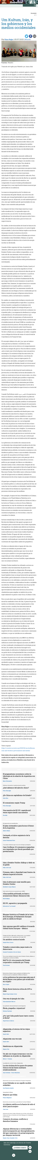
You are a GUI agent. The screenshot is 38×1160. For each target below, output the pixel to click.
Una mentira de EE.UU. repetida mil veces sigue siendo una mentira (17, 811)
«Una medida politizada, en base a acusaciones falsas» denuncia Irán (16, 894)
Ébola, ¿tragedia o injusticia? (14, 1008)
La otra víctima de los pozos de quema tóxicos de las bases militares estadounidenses (18, 1067)
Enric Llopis (6, 984)
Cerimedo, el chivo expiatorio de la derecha (16, 836)
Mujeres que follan (10, 1095)
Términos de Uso (16, 1145)
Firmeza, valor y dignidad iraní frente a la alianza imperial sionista (19, 873)
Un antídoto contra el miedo (14, 939)
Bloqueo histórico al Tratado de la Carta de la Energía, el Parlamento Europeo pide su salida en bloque (18, 916)
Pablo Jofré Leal (7, 867)
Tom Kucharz (6, 965)
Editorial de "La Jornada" (9, 906)
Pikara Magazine (7, 1097)
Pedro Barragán (7, 790)
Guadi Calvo (6, 1034)
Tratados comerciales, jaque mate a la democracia (17, 948)
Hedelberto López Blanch (9, 887)
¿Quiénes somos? (20, 1148)
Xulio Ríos (5, 798)
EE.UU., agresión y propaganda (15, 903)
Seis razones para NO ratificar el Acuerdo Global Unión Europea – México (19, 927)
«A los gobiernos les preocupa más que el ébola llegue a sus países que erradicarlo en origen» (19, 979)
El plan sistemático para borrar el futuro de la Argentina (18, 827)
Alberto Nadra (6, 830)
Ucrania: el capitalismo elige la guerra (19, 819)
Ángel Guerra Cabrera (8, 1020)
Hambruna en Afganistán (13, 1046)
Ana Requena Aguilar (8, 1088)
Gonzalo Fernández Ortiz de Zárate (12, 952)
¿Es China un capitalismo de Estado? (17, 795)
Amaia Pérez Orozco (8, 942)
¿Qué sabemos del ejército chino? (16, 788)
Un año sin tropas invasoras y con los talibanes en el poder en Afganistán (17, 1055)
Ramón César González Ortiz (10, 1138)
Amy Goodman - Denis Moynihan (11, 1072)
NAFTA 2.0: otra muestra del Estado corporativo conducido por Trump (16, 961)
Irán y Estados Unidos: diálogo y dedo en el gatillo (19, 863)
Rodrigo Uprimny (7, 1011)
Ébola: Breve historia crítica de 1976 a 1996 (17, 990)
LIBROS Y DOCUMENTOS (19, 1076)
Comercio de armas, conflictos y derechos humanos (15, 1120)
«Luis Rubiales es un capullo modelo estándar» (17, 1084)
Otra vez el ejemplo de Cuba (13, 998)
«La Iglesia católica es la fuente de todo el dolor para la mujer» (19, 1105)
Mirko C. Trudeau (7, 1059)
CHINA (19, 769)
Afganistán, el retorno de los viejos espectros (16, 1030)
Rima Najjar (9, 39)
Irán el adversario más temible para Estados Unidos (16, 883)
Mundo (28, 39)
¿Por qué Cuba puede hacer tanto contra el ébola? (18, 1017)
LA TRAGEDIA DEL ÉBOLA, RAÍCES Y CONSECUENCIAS (19, 969)
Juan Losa (5, 1109)
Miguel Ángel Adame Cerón (10, 994)
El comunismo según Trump (14, 803)
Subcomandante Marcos (9, 1001)
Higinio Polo (6, 1049)
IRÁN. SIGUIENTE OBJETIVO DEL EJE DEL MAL (19, 858)
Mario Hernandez (7, 781)
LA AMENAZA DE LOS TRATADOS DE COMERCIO (19, 910)
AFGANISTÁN (19, 1024)
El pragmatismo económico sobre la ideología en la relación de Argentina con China (19, 776)
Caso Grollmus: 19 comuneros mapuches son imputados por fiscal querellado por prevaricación (18, 849)
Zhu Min (5, 815)
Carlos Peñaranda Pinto (9, 840)
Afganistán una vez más (12, 1039)
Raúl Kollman (6, 898)
